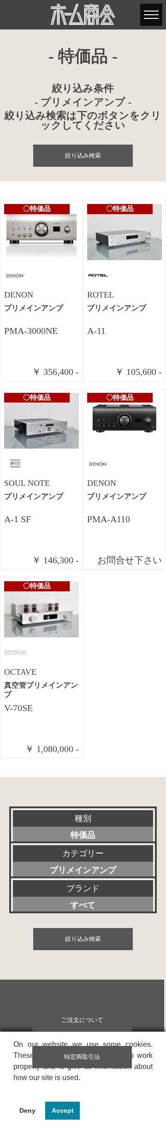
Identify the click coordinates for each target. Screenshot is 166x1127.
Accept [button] (63, 1110)
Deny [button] (27, 1110)
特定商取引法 (82, 1057)
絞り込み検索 (83, 155)
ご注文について (82, 1020)
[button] (14, 1089)
